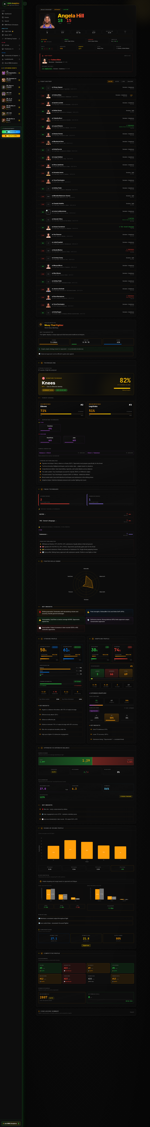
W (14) (117, 81)
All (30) (110, 81)
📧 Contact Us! (12, 131)
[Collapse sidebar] (25, 3)
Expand (132, 1011)
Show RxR (130, 81)
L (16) (123, 81)
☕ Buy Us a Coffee (12, 135)
